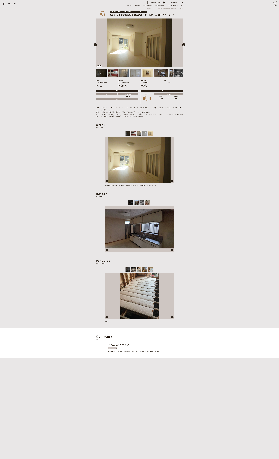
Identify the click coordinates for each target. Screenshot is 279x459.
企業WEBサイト (112, 348)
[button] (183, 44)
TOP (145, 8)
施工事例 (149, 8)
